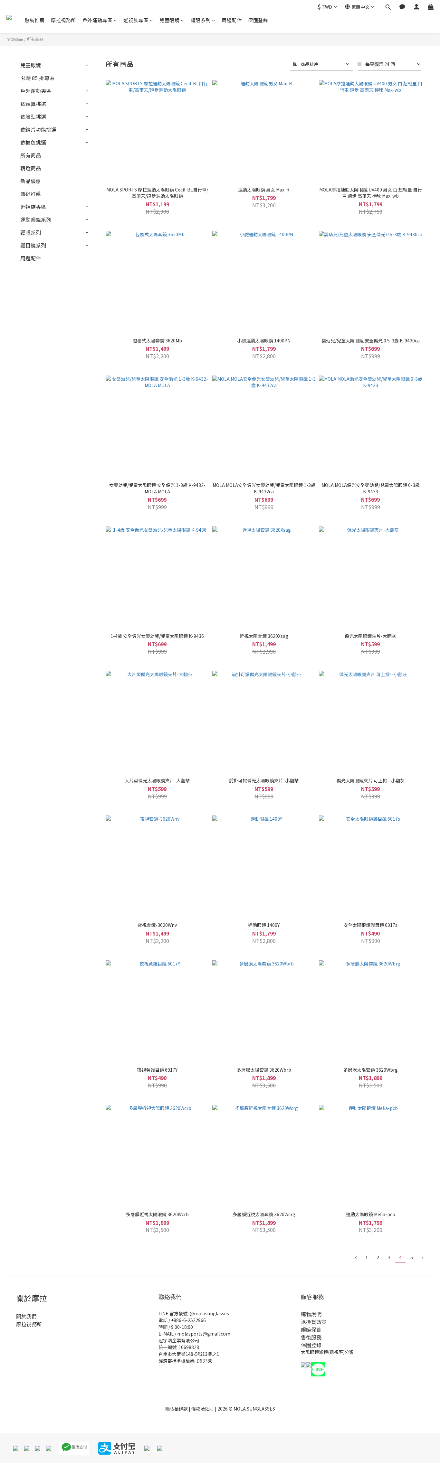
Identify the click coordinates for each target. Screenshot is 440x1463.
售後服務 (311, 1337)
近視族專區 (135, 20)
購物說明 (311, 1314)
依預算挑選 (33, 103)
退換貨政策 (314, 1322)
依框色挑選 (33, 142)
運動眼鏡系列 (35, 219)
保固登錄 (258, 20)
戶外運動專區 (97, 20)
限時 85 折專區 (37, 78)
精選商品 (30, 168)
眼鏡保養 (311, 1329)
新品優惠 (30, 181)
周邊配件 (232, 20)
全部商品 (14, 39)
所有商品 (35, 39)
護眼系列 (201, 20)
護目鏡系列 (33, 245)
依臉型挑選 (33, 116)
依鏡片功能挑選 (38, 129)
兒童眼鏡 (169, 20)
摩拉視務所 (63, 20)
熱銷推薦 (34, 20)
